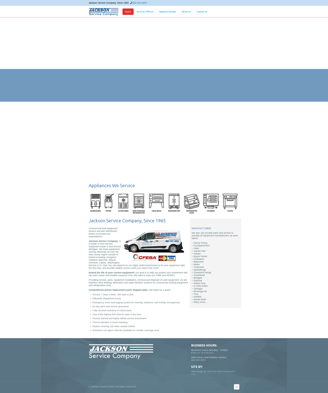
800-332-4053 (139, 3)
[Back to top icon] (236, 387)
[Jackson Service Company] (103, 12)
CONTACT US (265, 85)
